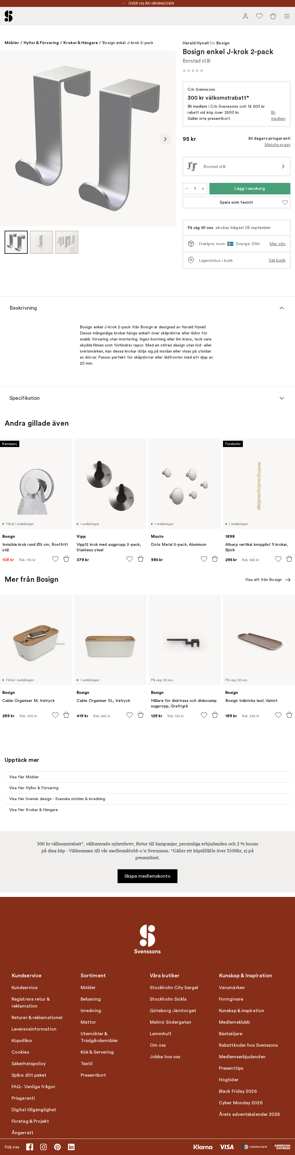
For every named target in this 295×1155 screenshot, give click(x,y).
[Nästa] (165, 139)
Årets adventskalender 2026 (249, 1114)
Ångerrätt (22, 1132)
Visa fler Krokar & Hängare (33, 810)
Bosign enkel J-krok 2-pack (127, 43)
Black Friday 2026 (238, 1091)
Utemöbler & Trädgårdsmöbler (99, 1037)
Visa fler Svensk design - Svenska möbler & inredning (57, 799)
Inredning (91, 1010)
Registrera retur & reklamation (31, 1003)
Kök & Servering (97, 1052)
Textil (87, 1063)
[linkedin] (71, 1146)
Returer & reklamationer (37, 1017)
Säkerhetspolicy (29, 1063)
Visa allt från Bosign (263, 580)
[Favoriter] (259, 16)
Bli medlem (278, 115)
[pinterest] (57, 1146)
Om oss (158, 1045)
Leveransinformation (34, 1029)
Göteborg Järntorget (173, 1010)
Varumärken (232, 987)
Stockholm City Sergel (174, 987)
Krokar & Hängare (80, 42)
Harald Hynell (196, 43)
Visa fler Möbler (24, 777)
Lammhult (160, 1033)
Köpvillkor (22, 1040)
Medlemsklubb (234, 1022)
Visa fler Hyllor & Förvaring (33, 788)
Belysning (91, 999)
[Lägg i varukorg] (66, 558)
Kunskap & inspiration (241, 1010)
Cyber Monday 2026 (241, 1102)
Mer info (277, 243)
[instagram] (43, 1146)
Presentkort (93, 1075)
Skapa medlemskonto (147, 876)
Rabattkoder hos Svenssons (248, 1045)
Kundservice (24, 987)
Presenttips (231, 1068)
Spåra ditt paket (29, 1075)
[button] (193, 70)
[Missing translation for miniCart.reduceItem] (187, 188)
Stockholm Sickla (168, 999)
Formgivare (231, 999)
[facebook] (29, 1146)
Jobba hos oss (165, 1056)
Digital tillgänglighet (34, 1109)
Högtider (229, 1079)
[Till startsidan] (9, 16)
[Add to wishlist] (55, 559)
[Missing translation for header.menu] (287, 16)
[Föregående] (10, 139)
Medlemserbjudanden (242, 1056)
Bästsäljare (230, 1033)
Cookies (20, 1052)
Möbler (12, 42)
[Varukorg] (273, 16)
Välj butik (277, 260)
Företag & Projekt (30, 1121)
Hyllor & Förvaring (41, 42)
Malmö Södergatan (171, 1022)
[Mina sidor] (245, 16)
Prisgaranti (23, 1098)
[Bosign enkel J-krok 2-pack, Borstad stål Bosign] (88, 138)
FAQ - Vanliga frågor (33, 1086)
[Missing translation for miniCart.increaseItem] (203, 188)
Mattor (88, 1022)
